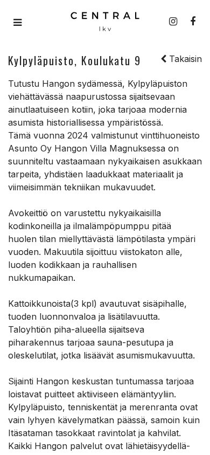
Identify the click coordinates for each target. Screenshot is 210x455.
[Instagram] (173, 21)
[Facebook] (193, 21)
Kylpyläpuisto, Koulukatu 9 (74, 60)
